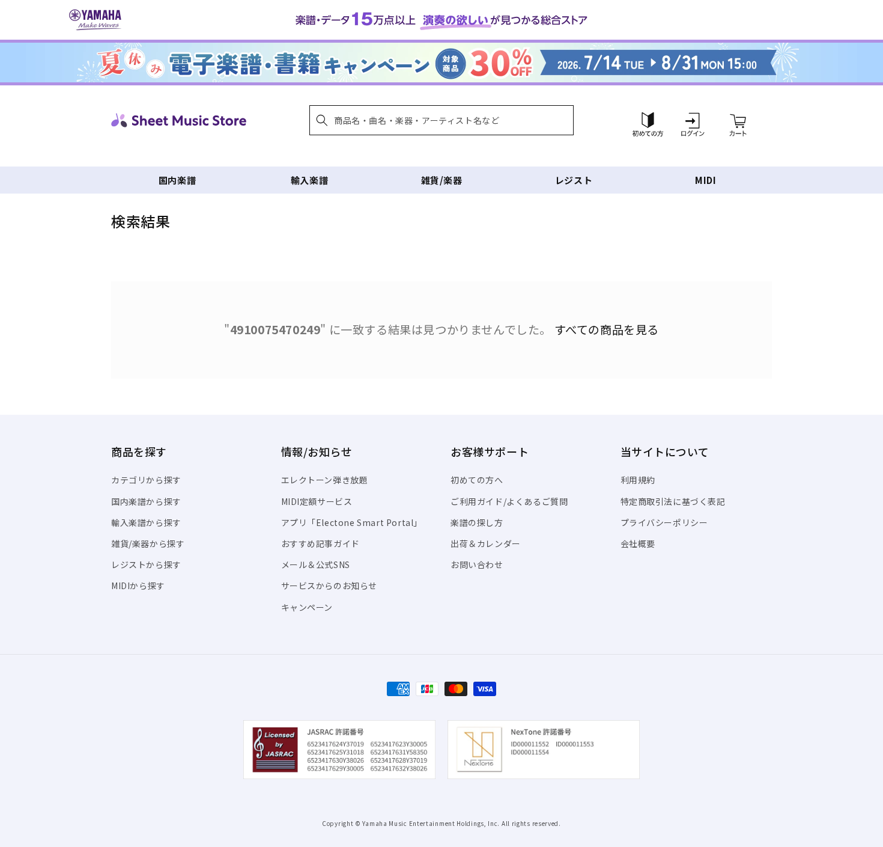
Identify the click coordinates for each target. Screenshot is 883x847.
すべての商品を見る (606, 329)
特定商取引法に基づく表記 (673, 501)
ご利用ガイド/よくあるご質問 (509, 501)
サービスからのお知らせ (329, 585)
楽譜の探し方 (477, 522)
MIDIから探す (138, 585)
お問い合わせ (477, 564)
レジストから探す (146, 564)
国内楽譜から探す (146, 501)
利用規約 (638, 480)
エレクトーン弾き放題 (324, 480)
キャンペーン (307, 607)
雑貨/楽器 (442, 180)
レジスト (573, 180)
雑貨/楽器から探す (147, 543)
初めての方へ (477, 480)
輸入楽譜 (309, 180)
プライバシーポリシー (664, 522)
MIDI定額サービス (317, 501)
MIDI (705, 180)
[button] (441, 120)
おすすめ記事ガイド (320, 543)
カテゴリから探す (146, 480)
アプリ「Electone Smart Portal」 (352, 522)
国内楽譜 (177, 180)
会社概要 (638, 543)
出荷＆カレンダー (486, 543)
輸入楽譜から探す (146, 522)
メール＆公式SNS (315, 564)
